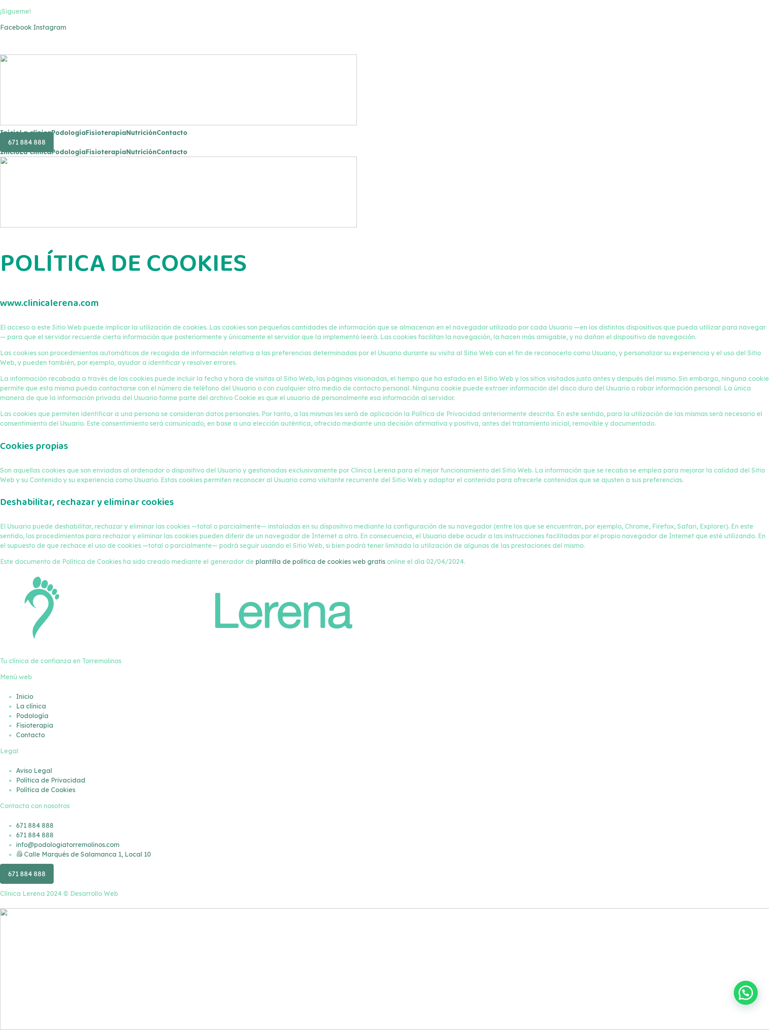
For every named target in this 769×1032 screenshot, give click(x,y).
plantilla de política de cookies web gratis (320, 561)
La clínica (35, 133)
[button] (746, 993)
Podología (68, 133)
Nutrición (141, 133)
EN (19, 43)
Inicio (10, 133)
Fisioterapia (106, 133)
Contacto (172, 133)
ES (4, 43)
